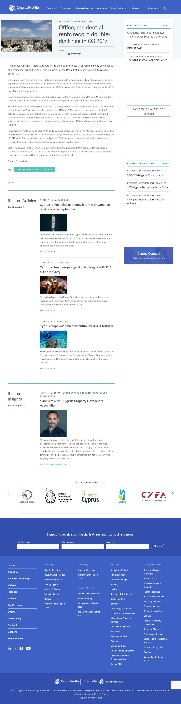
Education (115, 631)
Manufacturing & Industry (122, 651)
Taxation (147, 652)
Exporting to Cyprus (152, 601)
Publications (15, 605)
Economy (65, 8)
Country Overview (52, 570)
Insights (12, 591)
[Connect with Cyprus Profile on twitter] (15, 648)
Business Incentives (153, 611)
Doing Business (118, 8)
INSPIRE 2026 (134, 48)
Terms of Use (15, 638)
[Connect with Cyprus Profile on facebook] (21, 648)
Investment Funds (119, 636)
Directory (153, 8)
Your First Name (23, 542)
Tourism (114, 641)
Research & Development (122, 594)
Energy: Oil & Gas (118, 646)
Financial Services (152, 606)
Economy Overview (86, 570)
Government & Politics (54, 575)
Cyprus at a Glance (53, 580)
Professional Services (153, 634)
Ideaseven (97, 697)
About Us (13, 571)
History (47, 599)
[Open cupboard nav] (171, 8)
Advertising (14, 618)
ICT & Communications (154, 597)
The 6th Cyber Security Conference (147, 36)
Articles (12, 598)
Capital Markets (118, 599)
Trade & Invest (83, 8)
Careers (12, 631)
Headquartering (84, 598)
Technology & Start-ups (121, 608)
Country (51, 8)
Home (11, 565)
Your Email (110, 542)
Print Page (76, 53)
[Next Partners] (172, 493)
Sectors (100, 8)
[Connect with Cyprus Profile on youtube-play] (28, 649)
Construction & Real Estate (34, 169)
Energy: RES (116, 664)
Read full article (46, 251)
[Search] (165, 8)
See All (166, 25)
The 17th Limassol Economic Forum (147, 60)
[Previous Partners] (9, 493)
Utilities (147, 616)
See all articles (15, 207)
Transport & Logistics (120, 627)
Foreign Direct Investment (89, 594)
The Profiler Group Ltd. (154, 171)
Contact (12, 625)
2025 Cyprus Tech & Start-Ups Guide (147, 187)
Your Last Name (68, 542)
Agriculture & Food (119, 570)
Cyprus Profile (23, 7)
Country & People (52, 589)
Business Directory (19, 578)
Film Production (118, 575)
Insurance (115, 604)
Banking (114, 584)
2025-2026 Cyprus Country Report (146, 175)
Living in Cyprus (51, 594)
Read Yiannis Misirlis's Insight (52, 464)
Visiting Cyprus (51, 584)
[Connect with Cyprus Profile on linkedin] (9, 648)
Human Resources (152, 592)
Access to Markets (152, 629)
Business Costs (151, 578)
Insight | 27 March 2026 (54, 393)
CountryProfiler (111, 682)
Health (114, 589)
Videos (135, 8)
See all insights (15, 405)
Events (12, 611)
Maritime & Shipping (120, 580)
